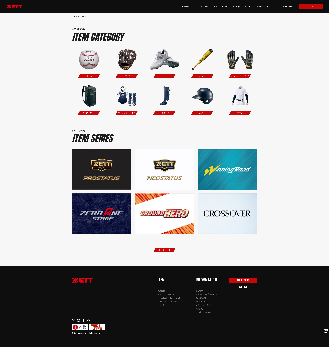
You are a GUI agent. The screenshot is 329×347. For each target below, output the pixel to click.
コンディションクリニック (167, 301)
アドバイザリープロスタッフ (206, 294)
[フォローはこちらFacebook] (83, 320)
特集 (215, 6)
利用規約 (199, 308)
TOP (74, 16)
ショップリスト (263, 6)
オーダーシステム (201, 6)
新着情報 (199, 290)
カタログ (236, 6)
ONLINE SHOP (286, 6)
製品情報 (185, 6)
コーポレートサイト (203, 312)
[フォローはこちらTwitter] (73, 320)
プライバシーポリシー (204, 305)
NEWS (224, 6)
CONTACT (311, 6)
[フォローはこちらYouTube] (88, 320)
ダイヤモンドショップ (204, 301)
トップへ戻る (164, 249)
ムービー (248, 6)
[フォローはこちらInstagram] (78, 320)
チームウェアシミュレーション (169, 298)
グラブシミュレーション (166, 294)
